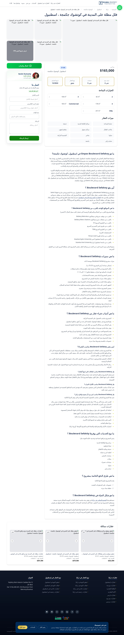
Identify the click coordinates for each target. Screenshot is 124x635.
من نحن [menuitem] (28, 3)
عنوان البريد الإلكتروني (33, 104)
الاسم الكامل (35, 95)
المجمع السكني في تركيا (99, 500)
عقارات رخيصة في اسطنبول (50, 592)
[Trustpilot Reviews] (58, 618)
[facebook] (72, 612)
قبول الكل (22, 627)
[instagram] (62, 612)
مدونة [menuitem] (23, 3)
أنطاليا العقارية (111, 589)
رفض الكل (42, 627)
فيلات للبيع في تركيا (81, 585)
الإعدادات (32, 627)
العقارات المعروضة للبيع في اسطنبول (89, 198)
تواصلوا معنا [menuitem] (17, 3)
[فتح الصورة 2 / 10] (48, 29)
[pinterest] (52, 612)
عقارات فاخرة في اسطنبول (50, 589)
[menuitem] (10, 3)
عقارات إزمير (111, 595)
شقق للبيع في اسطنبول (52, 582)
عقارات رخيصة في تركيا (80, 592)
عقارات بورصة (111, 585)
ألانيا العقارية (111, 592)
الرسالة (37, 121)
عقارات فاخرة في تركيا (80, 589)
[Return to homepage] (108, 3)
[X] (77, 612)
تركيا (107, 9)
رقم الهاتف (36, 112)
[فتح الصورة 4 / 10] (48, 51)
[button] (83, 541)
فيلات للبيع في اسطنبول (52, 585)
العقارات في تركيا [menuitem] (55, 3)
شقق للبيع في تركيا (81, 582)
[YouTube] (47, 612)
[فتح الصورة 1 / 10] (90, 40)
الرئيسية (114, 9)
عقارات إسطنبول (110, 582)
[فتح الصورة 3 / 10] (20, 29)
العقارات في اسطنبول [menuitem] (43, 3)
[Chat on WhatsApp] (119, 7)
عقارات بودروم (110, 598)
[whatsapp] (57, 612)
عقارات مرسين (110, 602)
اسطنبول (99, 9)
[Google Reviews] (66, 618)
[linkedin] (67, 612)
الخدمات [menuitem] (34, 3)
